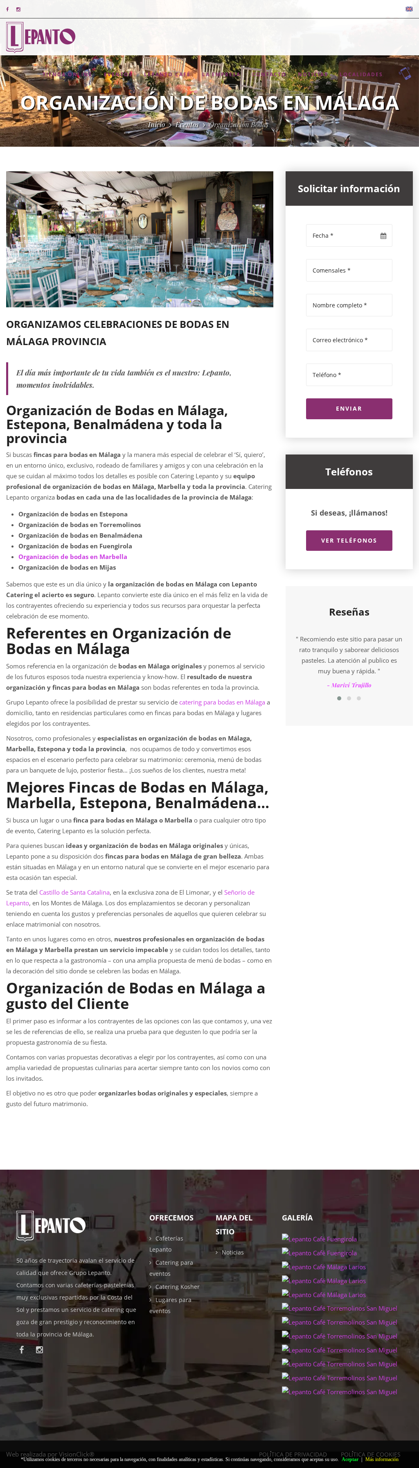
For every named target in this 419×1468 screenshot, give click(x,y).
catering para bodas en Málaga (222, 702)
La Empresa (221, 74)
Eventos (118, 74)
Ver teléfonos (349, 540)
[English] (409, 9)
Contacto (269, 74)
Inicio (156, 124)
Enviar (349, 408)
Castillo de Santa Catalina (74, 892)
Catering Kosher (177, 1287)
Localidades (361, 74)
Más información (382, 1459)
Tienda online (67, 74)
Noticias (313, 74)
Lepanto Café (167, 74)
